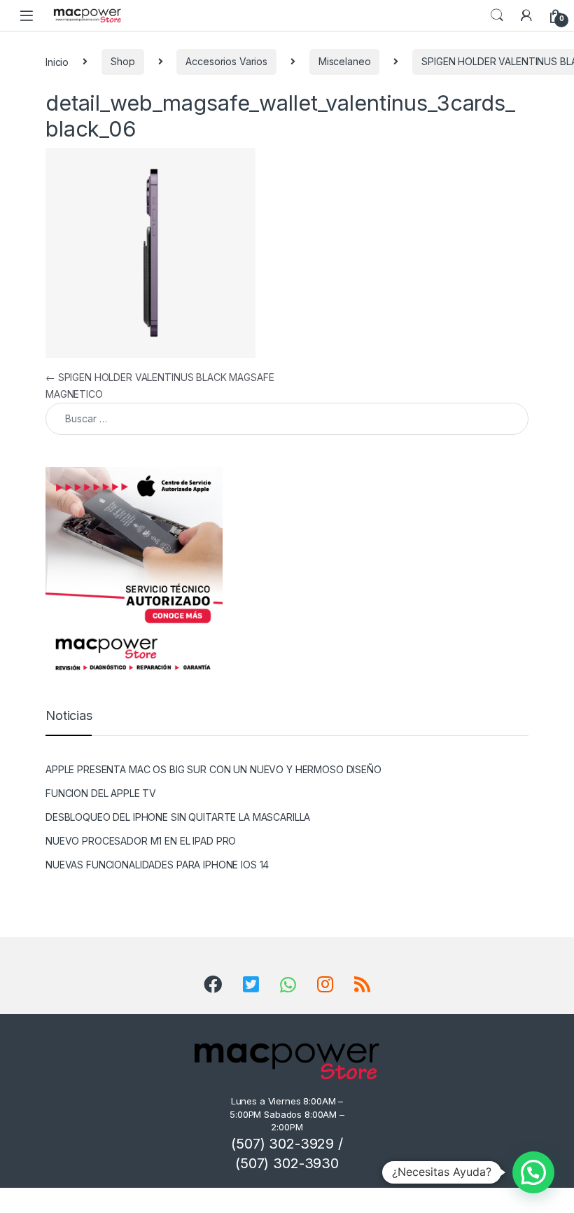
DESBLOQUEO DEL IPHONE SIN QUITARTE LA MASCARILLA (178, 817)
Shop (122, 61)
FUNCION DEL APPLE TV (101, 793)
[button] (533, 1172)
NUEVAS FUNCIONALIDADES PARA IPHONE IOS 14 (157, 865)
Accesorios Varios (226, 61)
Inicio (57, 61)
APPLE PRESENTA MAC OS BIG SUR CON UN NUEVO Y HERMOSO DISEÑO (214, 769)
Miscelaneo (344, 61)
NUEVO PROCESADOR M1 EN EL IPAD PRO (141, 841)
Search (497, 15)
